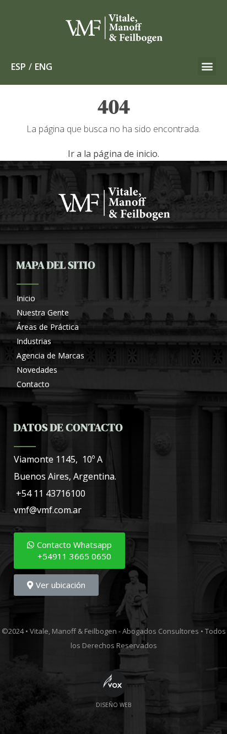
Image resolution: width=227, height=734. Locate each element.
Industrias (34, 341)
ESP (18, 67)
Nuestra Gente (43, 312)
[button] (207, 66)
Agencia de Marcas (50, 355)
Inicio (26, 298)
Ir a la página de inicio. (113, 154)
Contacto (33, 384)
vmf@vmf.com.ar (48, 510)
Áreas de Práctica (48, 327)
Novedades (37, 370)
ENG (43, 67)
